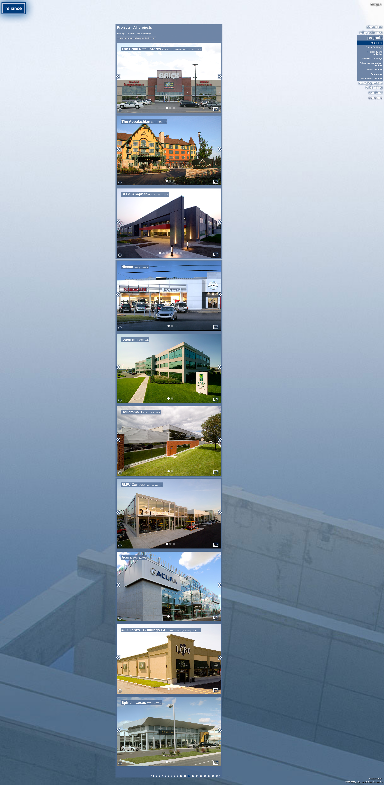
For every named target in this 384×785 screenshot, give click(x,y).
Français (376, 4)
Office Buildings (374, 47)
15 (201, 776)
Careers (369, 97)
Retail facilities (374, 69)
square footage (144, 33)
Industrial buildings (372, 58)
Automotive (376, 74)
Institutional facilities (371, 78)
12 (189, 776)
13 (193, 776)
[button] (136, 38)
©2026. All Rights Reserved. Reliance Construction (363, 782)
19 (217, 776)
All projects (376, 43)
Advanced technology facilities (371, 64)
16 (205, 776)
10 (181, 776)
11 (185, 776)
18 (213, 776)
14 (197, 776)
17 (209, 776)
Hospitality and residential (374, 53)
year (130, 33)
